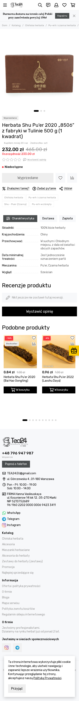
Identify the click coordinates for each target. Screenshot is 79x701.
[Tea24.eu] (16, 5)
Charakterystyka (23, 218)
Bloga (5, 597)
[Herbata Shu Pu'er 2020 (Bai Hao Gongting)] (20, 351)
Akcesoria (8, 544)
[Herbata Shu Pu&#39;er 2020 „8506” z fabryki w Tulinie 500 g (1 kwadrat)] (39, 68)
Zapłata (67, 218)
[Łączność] (48, 5)
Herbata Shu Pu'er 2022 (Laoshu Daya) (58, 378)
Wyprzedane (27, 178)
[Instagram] (6, 647)
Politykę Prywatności (47, 678)
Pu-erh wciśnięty (42, 204)
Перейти (62, 15)
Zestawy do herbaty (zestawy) (22, 561)
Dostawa (48, 218)
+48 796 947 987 (17, 453)
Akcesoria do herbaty (16, 555)
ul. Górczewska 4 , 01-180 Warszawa (30, 479)
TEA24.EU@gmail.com (21, 473)
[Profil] (56, 5)
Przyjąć (17, 688)
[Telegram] (17, 647)
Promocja (8, 567)
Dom (4, 25)
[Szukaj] (40, 5)
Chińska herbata (34, 25)
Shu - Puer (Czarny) (15, 204)
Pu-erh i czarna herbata (62, 25)
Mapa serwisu (10, 603)
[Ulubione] (60, 178)
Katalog (16, 25)
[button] (36, 111)
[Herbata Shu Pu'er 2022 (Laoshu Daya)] (58, 351)
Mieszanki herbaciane (16, 550)
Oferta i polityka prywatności (21, 586)
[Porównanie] (72, 178)
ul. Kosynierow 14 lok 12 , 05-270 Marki (31, 497)
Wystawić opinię (39, 311)
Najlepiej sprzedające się (18, 572)
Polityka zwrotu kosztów (18, 609)
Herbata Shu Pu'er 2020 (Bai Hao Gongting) (19, 378)
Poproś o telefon (16, 464)
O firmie (7, 592)
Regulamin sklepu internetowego (23, 614)
